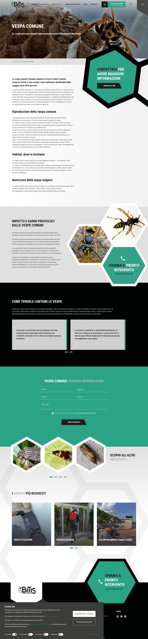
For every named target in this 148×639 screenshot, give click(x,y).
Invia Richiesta (74, 422)
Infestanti (20, 61)
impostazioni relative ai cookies (40, 624)
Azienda (35, 4)
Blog (85, 4)
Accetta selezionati (84, 622)
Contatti (94, 4)
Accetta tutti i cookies (84, 614)
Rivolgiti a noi (109, 86)
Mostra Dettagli (92, 634)
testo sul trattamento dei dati (86, 413)
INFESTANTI (56, 4)
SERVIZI (44, 4)
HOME (14, 61)
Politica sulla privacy (50, 616)
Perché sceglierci (72, 4)
